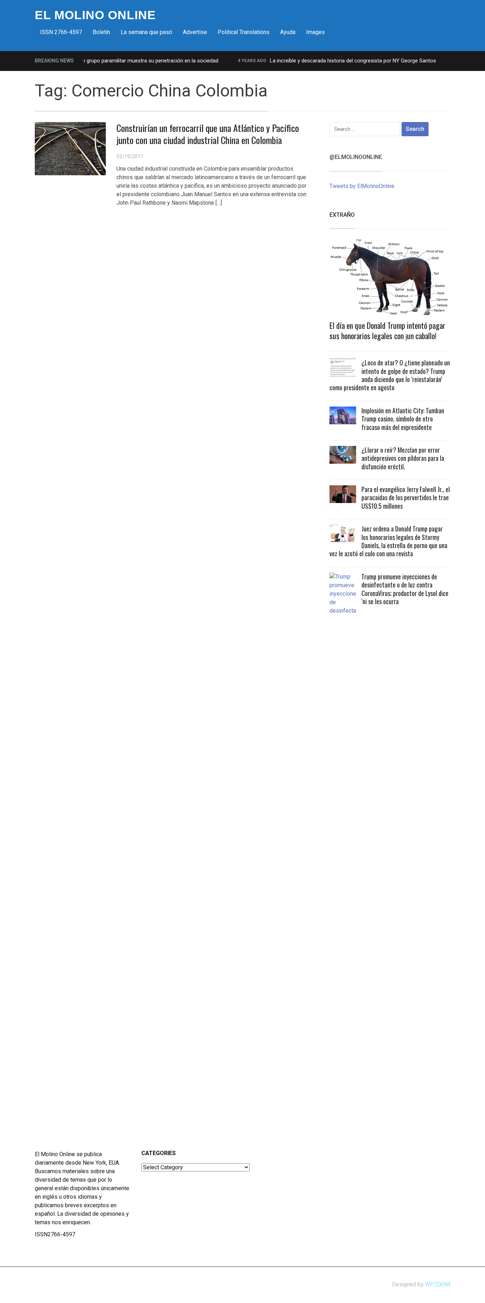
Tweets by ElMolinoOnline (361, 186)
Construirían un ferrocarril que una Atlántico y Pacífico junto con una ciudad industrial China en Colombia (207, 134)
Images (315, 32)
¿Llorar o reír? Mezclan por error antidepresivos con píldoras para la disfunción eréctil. (402, 458)
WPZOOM (437, 1284)
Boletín (101, 32)
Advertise (195, 32)
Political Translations (243, 32)
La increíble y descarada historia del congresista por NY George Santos (340, 60)
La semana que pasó (146, 32)
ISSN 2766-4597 (61, 32)
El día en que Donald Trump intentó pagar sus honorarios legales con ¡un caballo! (387, 330)
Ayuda (287, 32)
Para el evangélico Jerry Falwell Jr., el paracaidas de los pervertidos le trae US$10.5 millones (405, 497)
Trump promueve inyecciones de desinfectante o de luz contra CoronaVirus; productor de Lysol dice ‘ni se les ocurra (404, 589)
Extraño (342, 214)
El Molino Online (95, 15)
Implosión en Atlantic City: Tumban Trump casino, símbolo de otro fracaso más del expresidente (402, 419)
